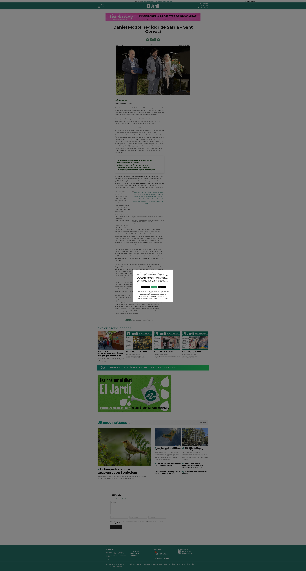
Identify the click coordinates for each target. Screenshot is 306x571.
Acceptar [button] (154, 287)
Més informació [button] (145, 287)
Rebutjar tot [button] (162, 287)
